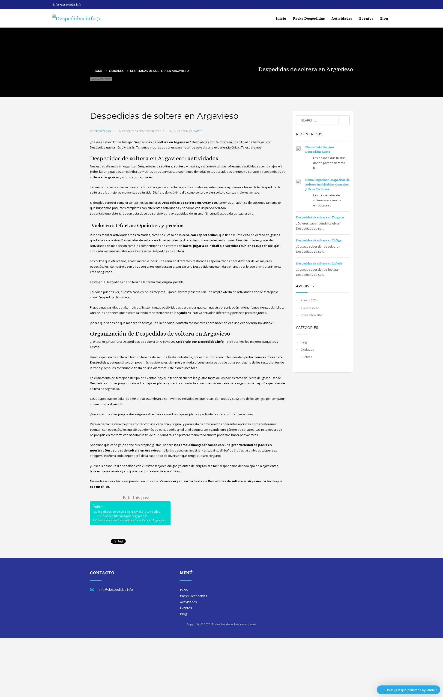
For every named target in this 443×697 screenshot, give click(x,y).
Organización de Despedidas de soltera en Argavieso (130, 520)
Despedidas (102, 131)
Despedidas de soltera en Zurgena (320, 217)
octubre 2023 (310, 308)
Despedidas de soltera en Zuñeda (319, 263)
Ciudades (195, 131)
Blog (304, 342)
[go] (344, 120)
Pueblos (306, 357)
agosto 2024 (309, 300)
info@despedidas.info (67, 4)
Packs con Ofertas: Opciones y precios (124, 516)
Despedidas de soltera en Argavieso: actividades (127, 511)
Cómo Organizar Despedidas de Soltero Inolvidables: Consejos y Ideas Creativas (327, 184)
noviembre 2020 (312, 315)
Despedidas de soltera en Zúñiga (318, 240)
